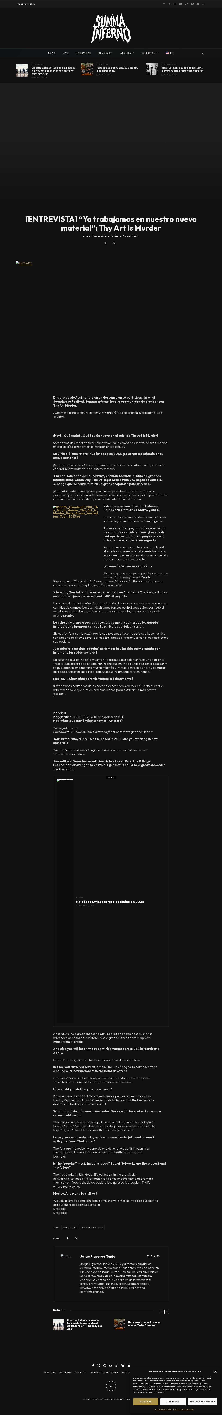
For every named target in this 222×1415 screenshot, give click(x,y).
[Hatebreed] (87, 69)
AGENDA (125, 53)
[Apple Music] (198, 4)
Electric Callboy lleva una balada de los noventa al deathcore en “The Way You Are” (53, 70)
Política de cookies (163, 1409)
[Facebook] (164, 4)
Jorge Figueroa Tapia (98, 1256)
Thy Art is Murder (93, 1227)
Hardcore (103, 64)
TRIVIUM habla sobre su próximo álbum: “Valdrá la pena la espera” (182, 69)
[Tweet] (114, 243)
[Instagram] (175, 4)
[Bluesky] (192, 4)
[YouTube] (181, 4)
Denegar (173, 1401)
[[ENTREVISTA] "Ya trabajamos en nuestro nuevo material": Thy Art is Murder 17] (111, 324)
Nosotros (49, 1373)
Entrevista (113, 236)
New (81, 897)
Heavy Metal (170, 64)
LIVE (66, 53)
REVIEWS (104, 53)
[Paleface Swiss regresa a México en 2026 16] (65, 901)
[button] (215, 1371)
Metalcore (39, 64)
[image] (152, 69)
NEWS (52, 53)
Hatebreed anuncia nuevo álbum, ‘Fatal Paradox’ (117, 69)
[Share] (105, 243)
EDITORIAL (148, 53)
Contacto (65, 1373)
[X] (169, 4)
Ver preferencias (202, 1401)
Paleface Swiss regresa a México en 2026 (110, 902)
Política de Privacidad (183, 1409)
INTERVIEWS (84, 53)
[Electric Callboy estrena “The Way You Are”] (22, 70)
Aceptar (146, 1401)
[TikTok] (186, 4)
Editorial (80, 1373)
